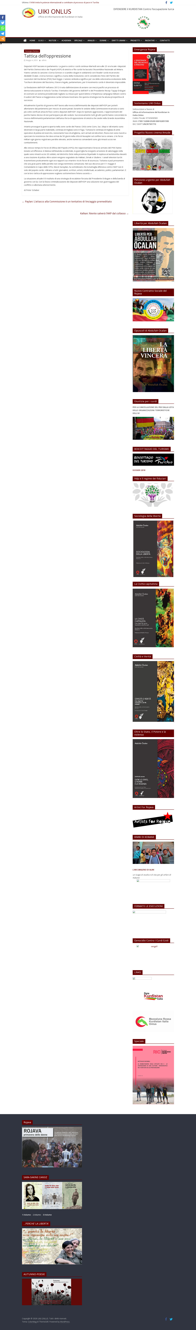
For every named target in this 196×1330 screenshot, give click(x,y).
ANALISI (91, 40)
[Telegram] (2, 33)
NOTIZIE (52, 40)
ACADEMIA (66, 40)
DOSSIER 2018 (139, 470)
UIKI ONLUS (54, 11)
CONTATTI (165, 40)
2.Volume (37, 1214)
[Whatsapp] (2, 28)
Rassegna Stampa (32, 51)
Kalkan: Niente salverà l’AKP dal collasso (104, 213)
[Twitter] (2, 22)
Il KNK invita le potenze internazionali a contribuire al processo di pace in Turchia (64, 3)
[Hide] (1, 44)
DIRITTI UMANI (118, 40)
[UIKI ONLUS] (25, 40)
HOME (32, 40)
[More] (2, 38)
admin (44, 60)
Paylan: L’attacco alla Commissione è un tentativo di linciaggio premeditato (67, 201)
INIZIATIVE (150, 40)
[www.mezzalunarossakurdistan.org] (142, 978)
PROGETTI (135, 40)
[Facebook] (2, 17)
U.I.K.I (41, 40)
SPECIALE (78, 40)
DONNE (103, 40)
